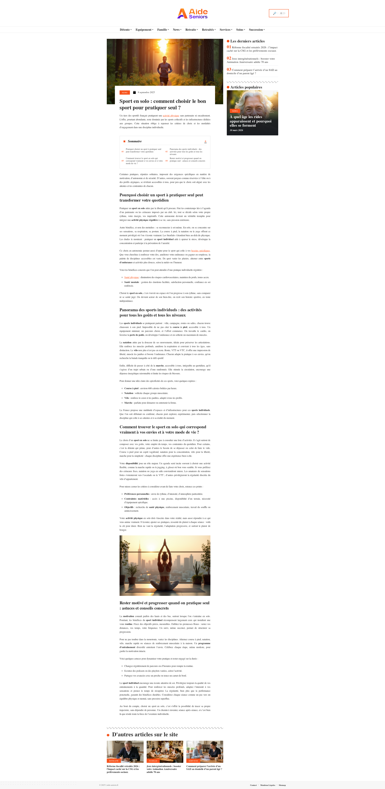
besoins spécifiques (200, 250)
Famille (153, 761)
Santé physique (131, 277)
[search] (274, 13)
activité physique (171, 115)
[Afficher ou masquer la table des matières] (174, 141)
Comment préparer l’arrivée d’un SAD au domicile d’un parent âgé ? (204, 767)
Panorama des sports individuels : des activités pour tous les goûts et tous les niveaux (186, 152)
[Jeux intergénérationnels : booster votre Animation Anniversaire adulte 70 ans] (165, 752)
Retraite (114, 761)
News (125, 92)
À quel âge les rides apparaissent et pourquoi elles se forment (250, 121)
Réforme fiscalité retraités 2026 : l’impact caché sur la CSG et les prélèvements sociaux (123, 769)
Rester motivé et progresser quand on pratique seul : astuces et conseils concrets (187, 159)
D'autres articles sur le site (145, 734)
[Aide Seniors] (192, 13)
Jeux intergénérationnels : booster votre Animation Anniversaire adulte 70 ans (164, 769)
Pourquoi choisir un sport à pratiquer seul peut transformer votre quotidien (143, 150)
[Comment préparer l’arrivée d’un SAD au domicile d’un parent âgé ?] (204, 752)
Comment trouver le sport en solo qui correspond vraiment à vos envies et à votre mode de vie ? (144, 161)
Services (193, 761)
